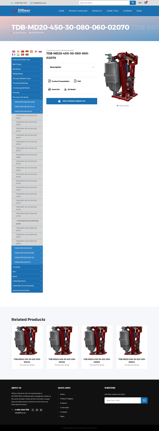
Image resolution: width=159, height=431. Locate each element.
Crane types (112, 11)
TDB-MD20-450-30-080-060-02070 (27, 222)
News (139, 11)
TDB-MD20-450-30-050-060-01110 (26, 182)
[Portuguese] (22, 55)
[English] (13, 51)
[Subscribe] (144, 400)
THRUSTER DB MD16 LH (24, 106)
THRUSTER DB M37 (22, 262)
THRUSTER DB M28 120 (24, 257)
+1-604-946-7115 (20, 3)
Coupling (16, 267)
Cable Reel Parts (19, 281)
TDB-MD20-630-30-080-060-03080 (26, 242)
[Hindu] (18, 55)
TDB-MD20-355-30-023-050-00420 (26, 117)
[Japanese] (35, 51)
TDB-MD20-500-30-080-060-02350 (26, 229)
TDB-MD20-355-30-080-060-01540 (26, 208)
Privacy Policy (91, 428)
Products (97, 11)
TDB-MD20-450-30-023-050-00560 (26, 130)
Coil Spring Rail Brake (21, 88)
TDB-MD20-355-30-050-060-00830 (26, 169)
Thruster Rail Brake (20, 83)
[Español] (31, 51)
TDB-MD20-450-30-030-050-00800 (26, 156)
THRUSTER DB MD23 (23, 248)
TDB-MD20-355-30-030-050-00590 (26, 143)
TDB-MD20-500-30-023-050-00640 (26, 136)
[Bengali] (27, 55)
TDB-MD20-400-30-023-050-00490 (26, 123)
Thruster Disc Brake (19, 33)
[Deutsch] (27, 51)
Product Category (78, 11)
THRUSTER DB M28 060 (24, 253)
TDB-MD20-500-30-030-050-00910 (26, 162)
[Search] (133, 3)
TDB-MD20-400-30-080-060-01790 (26, 215)
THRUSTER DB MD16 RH (24, 102)
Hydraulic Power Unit (21, 59)
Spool (15, 276)
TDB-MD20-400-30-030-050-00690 (26, 149)
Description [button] (55, 67)
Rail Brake (17, 69)
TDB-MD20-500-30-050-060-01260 (26, 189)
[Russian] (40, 51)
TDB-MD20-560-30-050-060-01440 (26, 195)
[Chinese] (22, 51)
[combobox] (140, 3)
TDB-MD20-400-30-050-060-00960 (26, 175)
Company (127, 11)
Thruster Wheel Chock (22, 78)
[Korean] (18, 51)
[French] (13, 55)
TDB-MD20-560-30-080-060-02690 (26, 236)
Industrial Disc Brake (21, 290)
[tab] (71, 67)
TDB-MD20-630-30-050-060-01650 (26, 202)
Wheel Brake (18, 73)
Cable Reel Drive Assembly (23, 285)
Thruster (16, 92)
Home (61, 11)
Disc (14, 271)
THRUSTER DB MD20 (36, 33)
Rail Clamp (17, 64)
